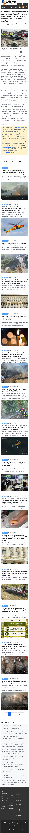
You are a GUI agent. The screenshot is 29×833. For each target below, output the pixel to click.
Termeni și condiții (18, 804)
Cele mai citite (10, 722)
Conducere (4, 793)
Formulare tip (11, 809)
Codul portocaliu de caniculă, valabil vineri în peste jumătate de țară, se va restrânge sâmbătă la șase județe (14, 764)
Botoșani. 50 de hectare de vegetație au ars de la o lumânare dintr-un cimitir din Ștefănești (14, 318)
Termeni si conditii (12, 829)
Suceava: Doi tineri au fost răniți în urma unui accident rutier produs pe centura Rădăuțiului (15, 573)
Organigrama (4, 796)
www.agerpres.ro (19, 127)
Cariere (3, 806)
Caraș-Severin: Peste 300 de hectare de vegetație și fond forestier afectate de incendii (14, 757)
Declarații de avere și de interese (4, 800)
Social (5, 48)
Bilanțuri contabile (10, 796)
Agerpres (9, 823)
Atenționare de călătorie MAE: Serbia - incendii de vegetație (14, 682)
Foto (11, 7)
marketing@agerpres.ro (8, 152)
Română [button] (14, 826)
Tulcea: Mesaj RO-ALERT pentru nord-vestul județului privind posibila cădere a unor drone (14, 464)
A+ (23, 51)
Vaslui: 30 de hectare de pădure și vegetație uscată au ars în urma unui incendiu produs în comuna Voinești (13, 172)
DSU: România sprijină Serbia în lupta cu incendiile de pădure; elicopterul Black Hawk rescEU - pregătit (14, 208)
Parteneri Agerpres (18, 816)
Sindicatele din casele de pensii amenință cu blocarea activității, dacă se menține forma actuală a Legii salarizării (14, 744)
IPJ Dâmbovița (10, 50)
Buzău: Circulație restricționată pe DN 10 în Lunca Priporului (14, 244)
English (25, 4)
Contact (3, 809)
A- (18, 51)
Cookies (21, 829)
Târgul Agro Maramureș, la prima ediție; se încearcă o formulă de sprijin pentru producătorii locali (14, 610)
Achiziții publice (10, 800)
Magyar (19, 4)
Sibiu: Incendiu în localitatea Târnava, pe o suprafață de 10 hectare (14, 390)
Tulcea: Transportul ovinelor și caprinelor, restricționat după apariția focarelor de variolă (14, 646)
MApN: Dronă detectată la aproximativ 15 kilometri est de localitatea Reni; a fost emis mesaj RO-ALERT (14, 427)
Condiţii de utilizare (7, 147)
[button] (25, 7)
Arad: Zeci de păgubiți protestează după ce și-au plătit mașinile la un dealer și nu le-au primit (14, 738)
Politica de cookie (18, 810)
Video (15, 7)
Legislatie (3, 791)
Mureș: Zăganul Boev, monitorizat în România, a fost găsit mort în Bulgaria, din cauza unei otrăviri (14, 726)
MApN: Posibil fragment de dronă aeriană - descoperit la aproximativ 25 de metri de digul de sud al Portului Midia (14, 537)
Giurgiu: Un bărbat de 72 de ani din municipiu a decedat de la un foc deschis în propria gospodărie (13, 354)
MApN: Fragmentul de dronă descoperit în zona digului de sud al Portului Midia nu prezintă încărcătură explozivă (15, 281)
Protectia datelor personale (18, 798)
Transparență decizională (12, 792)
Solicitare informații (11, 804)
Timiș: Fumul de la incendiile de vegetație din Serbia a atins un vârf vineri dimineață (14, 771)
